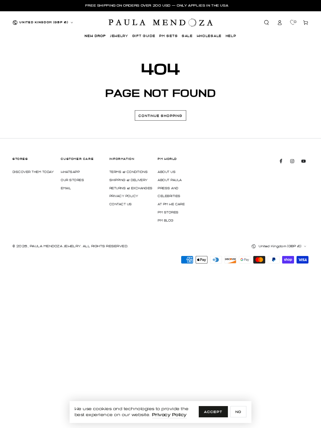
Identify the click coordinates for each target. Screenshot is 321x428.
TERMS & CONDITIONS (128, 172)
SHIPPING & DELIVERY (128, 180)
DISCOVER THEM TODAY (33, 172)
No (238, 412)
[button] (266, 22)
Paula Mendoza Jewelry (55, 246)
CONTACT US (120, 204)
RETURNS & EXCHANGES (131, 188)
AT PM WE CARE (171, 204)
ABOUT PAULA (170, 180)
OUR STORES (72, 180)
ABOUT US (167, 172)
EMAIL (66, 188)
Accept (213, 412)
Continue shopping (160, 116)
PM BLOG (165, 220)
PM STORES (168, 212)
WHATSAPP (70, 172)
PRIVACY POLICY (123, 196)
